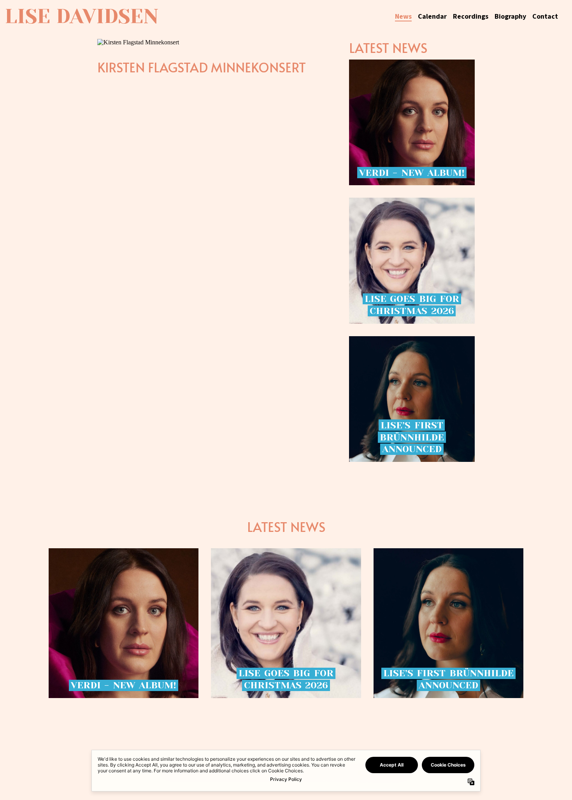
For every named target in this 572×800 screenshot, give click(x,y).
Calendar (432, 16)
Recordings (470, 16)
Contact (545, 16)
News (403, 16)
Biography (510, 16)
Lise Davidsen (81, 16)
